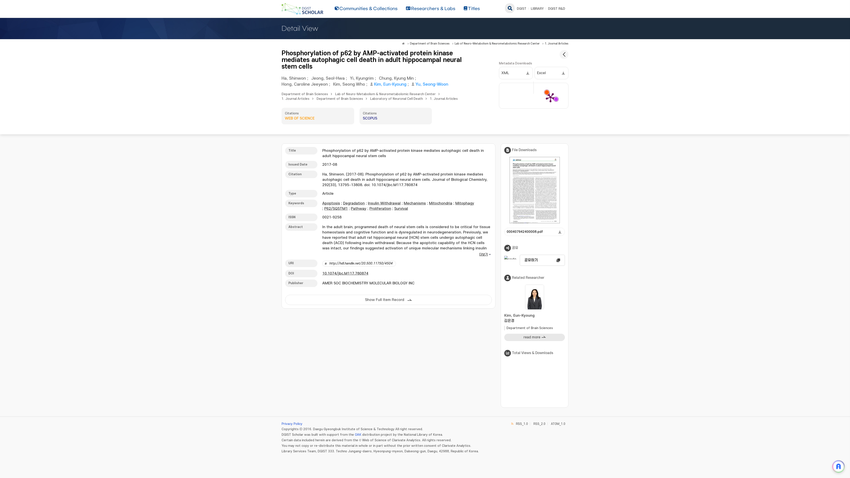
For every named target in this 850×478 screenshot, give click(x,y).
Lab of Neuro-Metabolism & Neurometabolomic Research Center (497, 43)
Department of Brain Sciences (430, 43)
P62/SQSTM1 (336, 209)
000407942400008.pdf (525, 232)
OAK (358, 435)
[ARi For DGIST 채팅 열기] (838, 466)
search (510, 8)
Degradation (354, 203)
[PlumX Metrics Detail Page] (550, 97)
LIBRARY (537, 9)
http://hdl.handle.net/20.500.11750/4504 (360, 263)
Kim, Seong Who (349, 84)
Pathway (358, 209)
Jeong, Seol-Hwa (328, 78)
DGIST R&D (556, 9)
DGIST (521, 9)
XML (505, 73)
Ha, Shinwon (294, 78)
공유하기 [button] (531, 260)
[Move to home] (403, 43)
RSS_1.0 (522, 424)
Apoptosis (331, 203)
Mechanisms (415, 203)
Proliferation (380, 209)
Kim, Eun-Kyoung (390, 84)
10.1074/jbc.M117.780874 (345, 274)
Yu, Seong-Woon (431, 84)
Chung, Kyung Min (396, 78)
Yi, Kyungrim (362, 78)
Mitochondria (440, 203)
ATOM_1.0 (558, 424)
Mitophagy (464, 203)
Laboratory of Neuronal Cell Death (396, 99)
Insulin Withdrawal (384, 203)
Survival (401, 209)
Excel (541, 73)
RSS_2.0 (539, 424)
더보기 (483, 254)
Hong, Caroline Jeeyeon (305, 84)
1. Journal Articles (556, 43)
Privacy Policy (292, 424)
